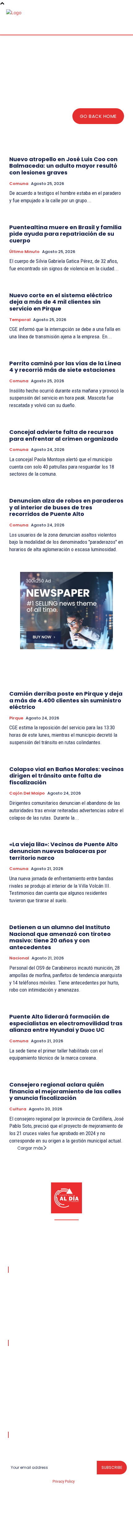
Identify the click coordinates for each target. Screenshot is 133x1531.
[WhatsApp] (103, 1522)
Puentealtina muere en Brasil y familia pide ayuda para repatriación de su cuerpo (65, 233)
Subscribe (111, 1467)
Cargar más (30, 1148)
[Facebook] (30, 1522)
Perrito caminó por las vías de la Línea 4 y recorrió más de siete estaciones (65, 366)
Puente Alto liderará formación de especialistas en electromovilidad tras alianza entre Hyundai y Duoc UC (65, 1023)
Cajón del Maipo (27, 793)
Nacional (19, 958)
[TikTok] (59, 1522)
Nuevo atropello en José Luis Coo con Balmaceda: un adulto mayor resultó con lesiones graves (63, 165)
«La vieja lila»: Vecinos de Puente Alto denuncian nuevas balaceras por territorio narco (63, 850)
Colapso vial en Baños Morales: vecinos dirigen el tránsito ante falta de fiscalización (66, 775)
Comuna (18, 183)
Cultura (17, 1109)
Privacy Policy (63, 1481)
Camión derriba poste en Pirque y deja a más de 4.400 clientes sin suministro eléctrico (65, 700)
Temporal (20, 319)
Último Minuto (24, 251)
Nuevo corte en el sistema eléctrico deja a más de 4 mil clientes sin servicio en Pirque (60, 301)
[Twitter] (89, 1522)
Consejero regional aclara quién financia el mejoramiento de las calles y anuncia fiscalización (65, 1091)
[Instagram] (44, 1522)
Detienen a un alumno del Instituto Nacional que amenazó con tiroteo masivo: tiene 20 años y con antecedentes (60, 937)
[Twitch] (74, 1522)
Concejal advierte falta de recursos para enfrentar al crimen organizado (63, 435)
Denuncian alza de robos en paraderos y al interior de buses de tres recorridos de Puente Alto (66, 507)
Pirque (16, 718)
